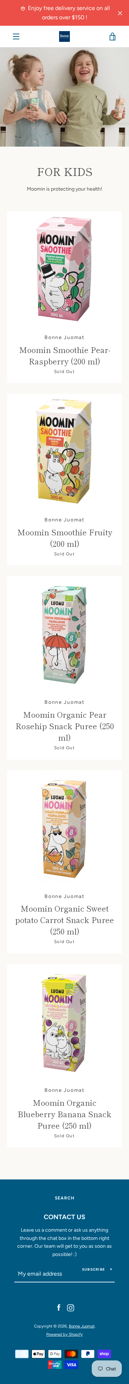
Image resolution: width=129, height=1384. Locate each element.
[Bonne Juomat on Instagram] (70, 1308)
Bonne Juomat (82, 1326)
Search (65, 1198)
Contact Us (64, 1217)
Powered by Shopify (64, 1334)
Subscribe (93, 1269)
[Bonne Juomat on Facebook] (58, 1308)
